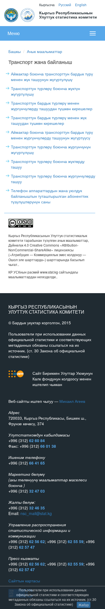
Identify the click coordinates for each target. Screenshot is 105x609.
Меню (14, 33)
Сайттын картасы (24, 580)
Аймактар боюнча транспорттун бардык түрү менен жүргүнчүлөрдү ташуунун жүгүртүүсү (52, 135)
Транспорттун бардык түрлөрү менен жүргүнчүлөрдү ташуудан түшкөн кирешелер (51, 105)
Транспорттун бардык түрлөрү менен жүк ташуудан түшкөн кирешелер (49, 120)
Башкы (14, 51)
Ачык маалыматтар (44, 51)
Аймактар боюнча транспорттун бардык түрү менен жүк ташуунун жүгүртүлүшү (52, 76)
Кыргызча (47, 4)
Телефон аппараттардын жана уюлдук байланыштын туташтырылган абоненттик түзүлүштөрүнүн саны (49, 196)
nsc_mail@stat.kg (36, 513)
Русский (65, 4)
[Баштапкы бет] (19, 14)
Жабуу (83, 604)
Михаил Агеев (72, 401)
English (81, 4)
